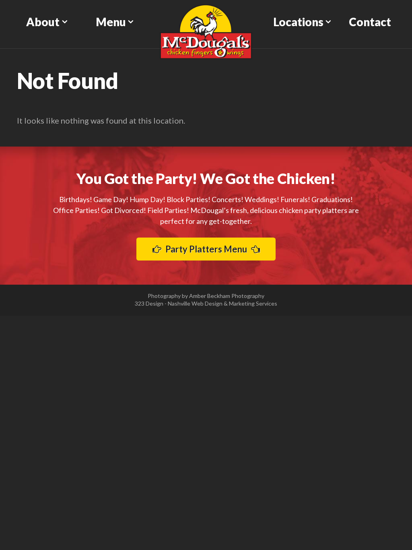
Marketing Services (253, 303)
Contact (370, 22)
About (43, 22)
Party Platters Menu (206, 249)
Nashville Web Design (195, 303)
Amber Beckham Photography (226, 295)
